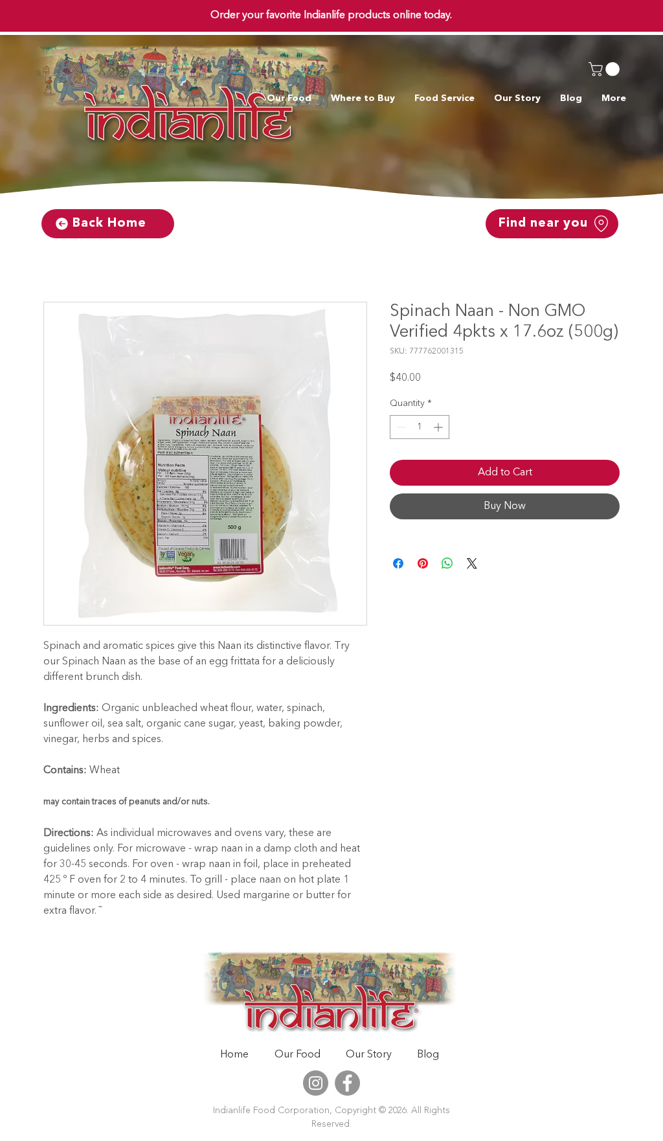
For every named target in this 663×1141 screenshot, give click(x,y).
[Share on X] (472, 564)
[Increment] (439, 427)
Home (57, 256)
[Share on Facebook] (398, 564)
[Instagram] (315, 1083)
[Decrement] (400, 427)
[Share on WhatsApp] (447, 564)
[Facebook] (347, 1083)
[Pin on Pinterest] (423, 564)
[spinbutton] (419, 427)
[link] (606, 69)
